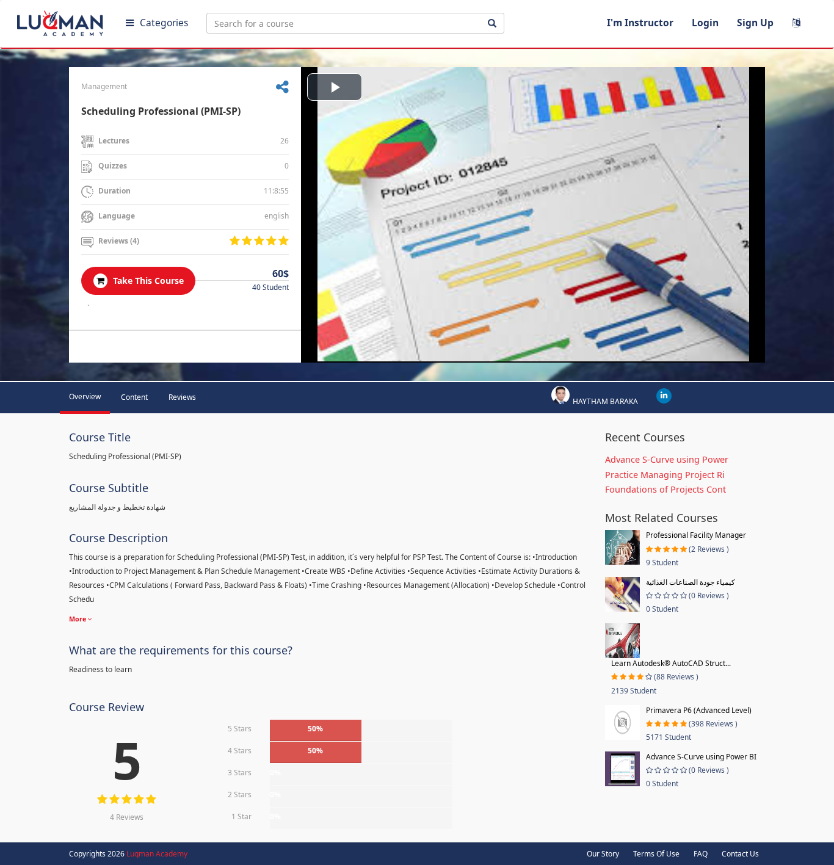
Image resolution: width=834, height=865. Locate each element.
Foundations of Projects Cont (665, 489)
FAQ (701, 854)
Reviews (182, 397)
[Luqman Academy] (61, 21)
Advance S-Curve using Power (666, 459)
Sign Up (755, 22)
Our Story (603, 854)
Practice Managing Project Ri (665, 474)
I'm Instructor (640, 22)
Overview (85, 396)
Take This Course (147, 280)
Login (705, 22)
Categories (164, 22)
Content (134, 397)
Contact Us (740, 854)
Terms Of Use (656, 854)
